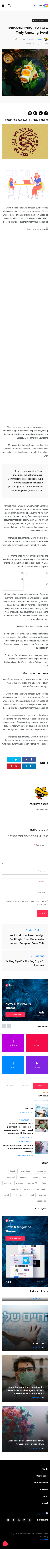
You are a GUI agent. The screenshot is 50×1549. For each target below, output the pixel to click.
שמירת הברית (27, 1108)
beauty (13, 1171)
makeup (19, 1183)
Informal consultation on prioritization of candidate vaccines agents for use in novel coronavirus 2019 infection (25, 1390)
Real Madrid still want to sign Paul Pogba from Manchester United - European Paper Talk (27, 939)
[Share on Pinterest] (30, 113)
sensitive (28, 1189)
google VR (32, 1183)
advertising (25, 1171)
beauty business (39, 1177)
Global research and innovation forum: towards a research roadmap (18, 1148)
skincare (42, 1195)
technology (18, 1195)
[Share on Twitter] (41, 113)
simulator (15, 1189)
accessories (41, 1171)
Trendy (9, 1086)
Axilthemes (43, 1540)
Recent (40, 1086)
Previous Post (32, 930)
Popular (25, 1086)
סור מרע (45, 1092)
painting (7, 1183)
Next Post (39, 956)
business (23, 1177)
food (44, 1183)
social (31, 1195)
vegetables (41, 1201)
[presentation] (9, 1026)
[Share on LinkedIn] (35, 113)
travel (6, 1195)
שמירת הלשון (43, 1096)
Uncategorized (40, 20)
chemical (11, 1177)
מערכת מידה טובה (39, 804)
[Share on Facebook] (46, 113)
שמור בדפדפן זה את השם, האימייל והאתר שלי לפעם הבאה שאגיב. (26, 902)
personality (41, 1189)
